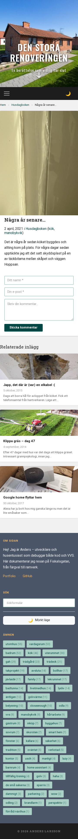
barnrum (13, 767)
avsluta (38, 670)
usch (30, 758)
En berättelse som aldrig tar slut (39, 70)
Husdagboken (20, 104)
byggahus (53, 723)
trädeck (54, 661)
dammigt (13, 793)
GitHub (27, 576)
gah (11, 661)
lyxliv (64, 688)
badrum (13, 653)
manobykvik (13, 233)
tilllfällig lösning (17, 776)
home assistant (39, 767)
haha (58, 776)
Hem (3, 104)
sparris (43, 785)
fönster (12, 741)
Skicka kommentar (23, 327)
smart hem (57, 732)
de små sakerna (18, 785)
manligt (48, 758)
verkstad (56, 749)
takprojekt (15, 670)
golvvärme (37, 697)
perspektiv (57, 802)
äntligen (13, 697)
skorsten (34, 732)
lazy (66, 758)
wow (56, 793)
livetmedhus (40, 688)
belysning (14, 705)
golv (41, 776)
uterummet (55, 653)
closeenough (41, 705)
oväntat (34, 749)
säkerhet (52, 741)
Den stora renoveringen (39, 52)
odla (63, 705)
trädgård (31, 661)
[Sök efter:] (39, 603)
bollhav (60, 670)
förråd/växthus (17, 811)
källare (32, 741)
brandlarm (33, 802)
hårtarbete (56, 714)
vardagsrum (39, 644)
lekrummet (57, 679)
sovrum (12, 732)
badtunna (14, 688)
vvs (10, 714)
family (34, 679)
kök (51, 229)
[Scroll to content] (39, 76)
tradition (13, 749)
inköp (32, 723)
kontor (12, 758)
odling (12, 802)
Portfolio (9, 576)
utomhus (14, 644)
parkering (36, 793)
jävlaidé (13, 679)
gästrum (13, 723)
